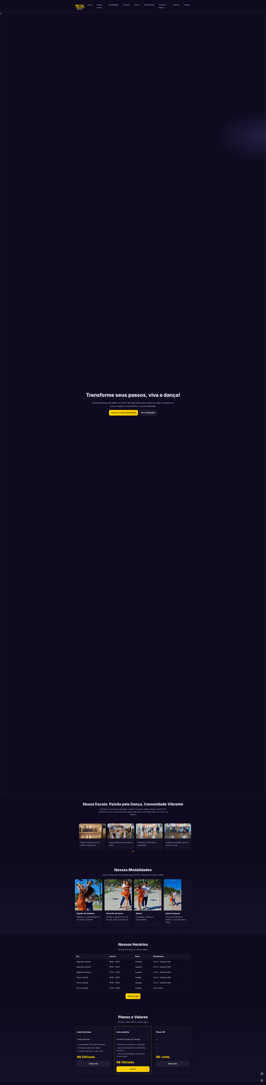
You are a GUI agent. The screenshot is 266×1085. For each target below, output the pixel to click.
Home (90, 5)
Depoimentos (149, 5)
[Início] (80, 6)
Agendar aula (133, 996)
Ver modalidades (148, 413)
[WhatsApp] (262, 1073)
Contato (187, 5)
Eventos (176, 5)
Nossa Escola (99, 6)
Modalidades (114, 5)
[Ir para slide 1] (133, 851)
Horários (126, 5)
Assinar (133, 1069)
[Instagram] (262, 1080)
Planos (137, 5)
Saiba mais (93, 1064)
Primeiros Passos (162, 6)
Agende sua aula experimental (123, 413)
